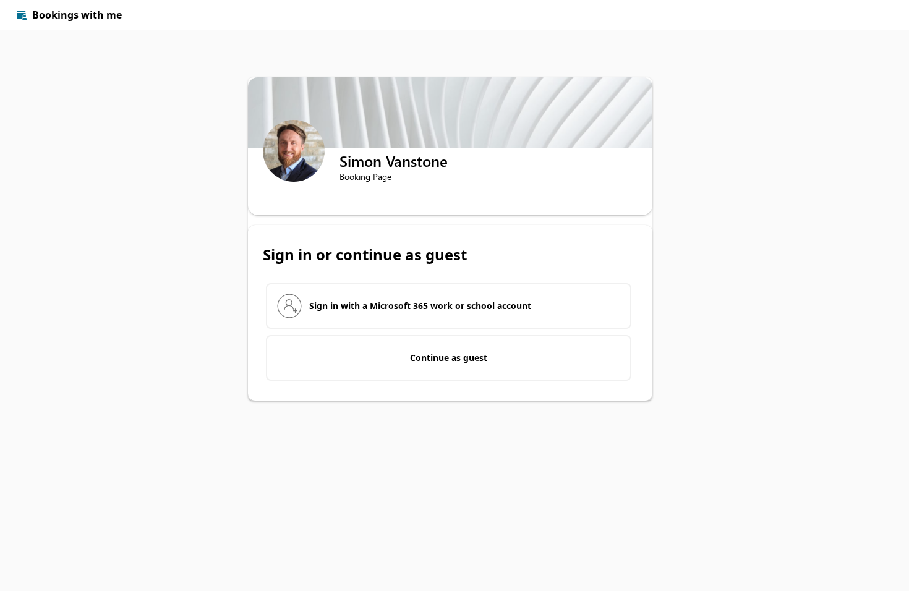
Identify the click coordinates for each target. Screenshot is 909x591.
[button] (879, 15)
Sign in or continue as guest (365, 255)
